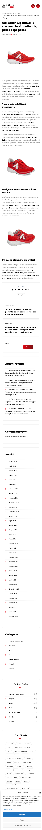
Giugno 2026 (13, 471)
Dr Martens (28, 758)
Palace (15, 777)
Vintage (11, 668)
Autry (28, 747)
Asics (8, 747)
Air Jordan (27, 744)
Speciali (11, 664)
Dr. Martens (18, 758)
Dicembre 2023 (13, 566)
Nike (8, 777)
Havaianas (29, 766)
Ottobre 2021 (13, 607)
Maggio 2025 (13, 530)
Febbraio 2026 (13, 489)
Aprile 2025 (12, 534)
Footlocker (10, 766)
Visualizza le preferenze (22, 825)
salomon (9, 781)
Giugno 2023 (13, 575)
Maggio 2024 (13, 548)
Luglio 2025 (12, 521)
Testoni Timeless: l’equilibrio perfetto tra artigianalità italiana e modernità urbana (20, 312)
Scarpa (26, 781)
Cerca (7, 343)
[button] (40, 793)
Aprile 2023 (12, 580)
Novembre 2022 (14, 589)
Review (8, 34)
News (4, 34)
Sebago (9, 785)
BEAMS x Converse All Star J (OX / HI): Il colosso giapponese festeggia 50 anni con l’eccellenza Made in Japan (19, 382)
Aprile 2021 (12, 612)
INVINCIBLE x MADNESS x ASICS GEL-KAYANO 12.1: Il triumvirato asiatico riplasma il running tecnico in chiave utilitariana (20, 411)
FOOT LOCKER (27, 762)
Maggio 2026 (13, 475)
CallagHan (21, 295)
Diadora (9, 758)
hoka (8, 770)
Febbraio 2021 (13, 616)
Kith (22, 770)
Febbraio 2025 (13, 543)
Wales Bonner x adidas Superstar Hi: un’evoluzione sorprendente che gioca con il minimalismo (20, 329)
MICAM (9, 773)
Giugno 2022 (13, 593)
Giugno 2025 (13, 525)
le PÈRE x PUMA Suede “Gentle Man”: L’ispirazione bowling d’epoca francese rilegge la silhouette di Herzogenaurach (20, 401)
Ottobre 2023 (13, 571)
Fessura (16, 762)
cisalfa (32, 751)
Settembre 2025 (14, 512)
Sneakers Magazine (12, 788)
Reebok (30, 777)
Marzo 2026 (12, 484)
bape (15, 751)
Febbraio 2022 (13, 598)
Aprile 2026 (12, 480)
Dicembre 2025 (13, 498)
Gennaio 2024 (13, 562)
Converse (25, 755)
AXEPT (8, 751)
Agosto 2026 (13, 461)
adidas (19, 744)
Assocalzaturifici (18, 747)
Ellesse (9, 762)
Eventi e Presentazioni (16, 641)
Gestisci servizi (8, 809)
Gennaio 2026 (13, 493)
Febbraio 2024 (13, 557)
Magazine (12, 646)
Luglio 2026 (12, 466)
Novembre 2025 (14, 502)
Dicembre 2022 (13, 584)
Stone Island (25, 788)
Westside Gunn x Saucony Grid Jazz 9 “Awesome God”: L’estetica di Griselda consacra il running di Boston (20, 392)
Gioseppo (19, 766)
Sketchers (18, 785)
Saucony (17, 781)
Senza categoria (14, 659)
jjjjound (15, 770)
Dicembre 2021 (13, 603)
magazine (30, 770)
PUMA (22, 777)
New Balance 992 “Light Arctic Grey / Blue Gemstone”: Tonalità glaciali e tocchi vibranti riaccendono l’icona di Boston (20, 373)
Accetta (22, 815)
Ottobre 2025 (13, 507)
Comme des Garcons (13, 755)
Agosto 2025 (13, 516)
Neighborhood (19, 773)
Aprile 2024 (12, 553)
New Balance (30, 773)
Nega (22, 820)
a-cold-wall (10, 744)
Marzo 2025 (12, 539)
